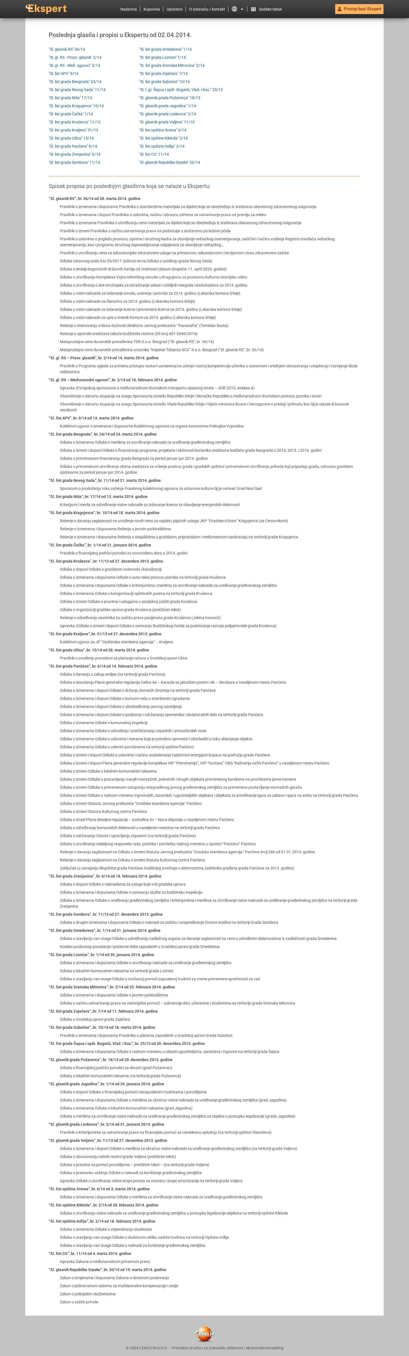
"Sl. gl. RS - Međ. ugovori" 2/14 (74, 65)
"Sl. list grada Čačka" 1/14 (71, 114)
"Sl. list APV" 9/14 (63, 73)
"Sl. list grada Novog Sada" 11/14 (77, 89)
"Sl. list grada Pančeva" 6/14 (73, 146)
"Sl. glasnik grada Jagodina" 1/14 (167, 106)
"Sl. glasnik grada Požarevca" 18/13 (169, 98)
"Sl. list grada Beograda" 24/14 (75, 81)
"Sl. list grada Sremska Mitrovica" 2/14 (171, 65)
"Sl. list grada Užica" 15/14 (71, 138)
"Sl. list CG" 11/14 (154, 154)
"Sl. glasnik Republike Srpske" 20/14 (169, 162)
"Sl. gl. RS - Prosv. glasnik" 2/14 (75, 57)
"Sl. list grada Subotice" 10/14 (164, 81)
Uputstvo (175, 9)
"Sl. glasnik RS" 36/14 (67, 49)
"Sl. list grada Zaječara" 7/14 (163, 73)
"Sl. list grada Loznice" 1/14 (162, 57)
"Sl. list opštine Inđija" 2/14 (161, 146)
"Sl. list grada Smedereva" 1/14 (165, 49)
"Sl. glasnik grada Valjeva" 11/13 (166, 122)
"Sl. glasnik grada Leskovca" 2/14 (167, 114)
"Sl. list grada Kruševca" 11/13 (74, 122)
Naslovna (128, 9)
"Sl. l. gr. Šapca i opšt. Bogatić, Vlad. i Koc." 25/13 (181, 89)
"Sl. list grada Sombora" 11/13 (74, 162)
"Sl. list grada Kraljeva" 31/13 (73, 130)
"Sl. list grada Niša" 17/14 (70, 98)
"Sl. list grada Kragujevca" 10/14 (76, 106)
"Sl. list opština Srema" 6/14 (162, 130)
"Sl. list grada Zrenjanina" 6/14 (74, 154)
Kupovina (152, 9)
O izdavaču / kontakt (207, 9)
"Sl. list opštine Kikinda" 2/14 (163, 138)
